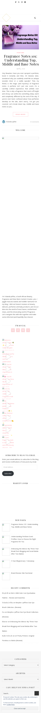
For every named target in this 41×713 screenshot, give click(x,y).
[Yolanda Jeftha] (6, 18)
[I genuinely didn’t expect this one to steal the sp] (8, 430)
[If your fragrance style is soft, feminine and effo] (8, 442)
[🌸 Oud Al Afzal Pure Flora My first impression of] (8, 381)
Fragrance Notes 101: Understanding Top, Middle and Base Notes (20, 60)
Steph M (5, 593)
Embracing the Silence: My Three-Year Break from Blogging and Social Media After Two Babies (20, 626)
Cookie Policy (11, 704)
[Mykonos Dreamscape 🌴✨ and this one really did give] (8, 344)
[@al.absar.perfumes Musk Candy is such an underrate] (8, 357)
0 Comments (34, 122)
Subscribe (7, 473)
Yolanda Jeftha (11, 122)
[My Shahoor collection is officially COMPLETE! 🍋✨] (8, 417)
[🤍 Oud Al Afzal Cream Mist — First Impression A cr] (8, 369)
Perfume (20, 53)
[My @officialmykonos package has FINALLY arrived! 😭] (8, 405)
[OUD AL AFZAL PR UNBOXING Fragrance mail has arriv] (8, 393)
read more (20, 114)
